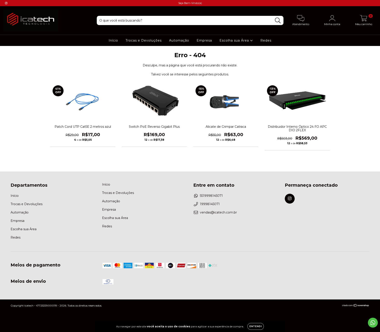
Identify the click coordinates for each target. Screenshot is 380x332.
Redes (265, 40)
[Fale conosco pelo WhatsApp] (373, 323)
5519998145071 (211, 196)
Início (113, 40)
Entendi (255, 326)
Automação (179, 40)
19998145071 (210, 204)
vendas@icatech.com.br (218, 212)
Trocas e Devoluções (144, 40)
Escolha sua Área (234, 40)
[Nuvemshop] (355, 306)
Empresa (204, 40)
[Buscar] (278, 20)
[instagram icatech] (6, 3)
